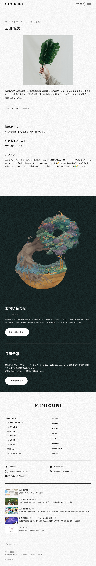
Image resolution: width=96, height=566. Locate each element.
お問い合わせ (80, 4)
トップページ (9, 108)
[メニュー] (89, 4)
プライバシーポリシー (12, 544)
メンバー (18, 108)
